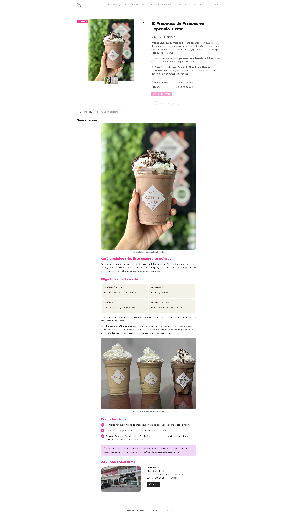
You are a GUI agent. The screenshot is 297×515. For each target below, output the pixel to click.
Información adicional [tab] (108, 112)
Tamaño (156, 87)
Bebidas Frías (166, 104)
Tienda (144, 4)
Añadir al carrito (161, 94)
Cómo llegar (153, 484)
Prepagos (177, 104)
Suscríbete (111, 4)
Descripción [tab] (86, 112)
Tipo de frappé (160, 82)
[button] (142, 22)
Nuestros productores (161, 4)
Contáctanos (199, 4)
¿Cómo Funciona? (128, 4)
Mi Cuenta (213, 4)
